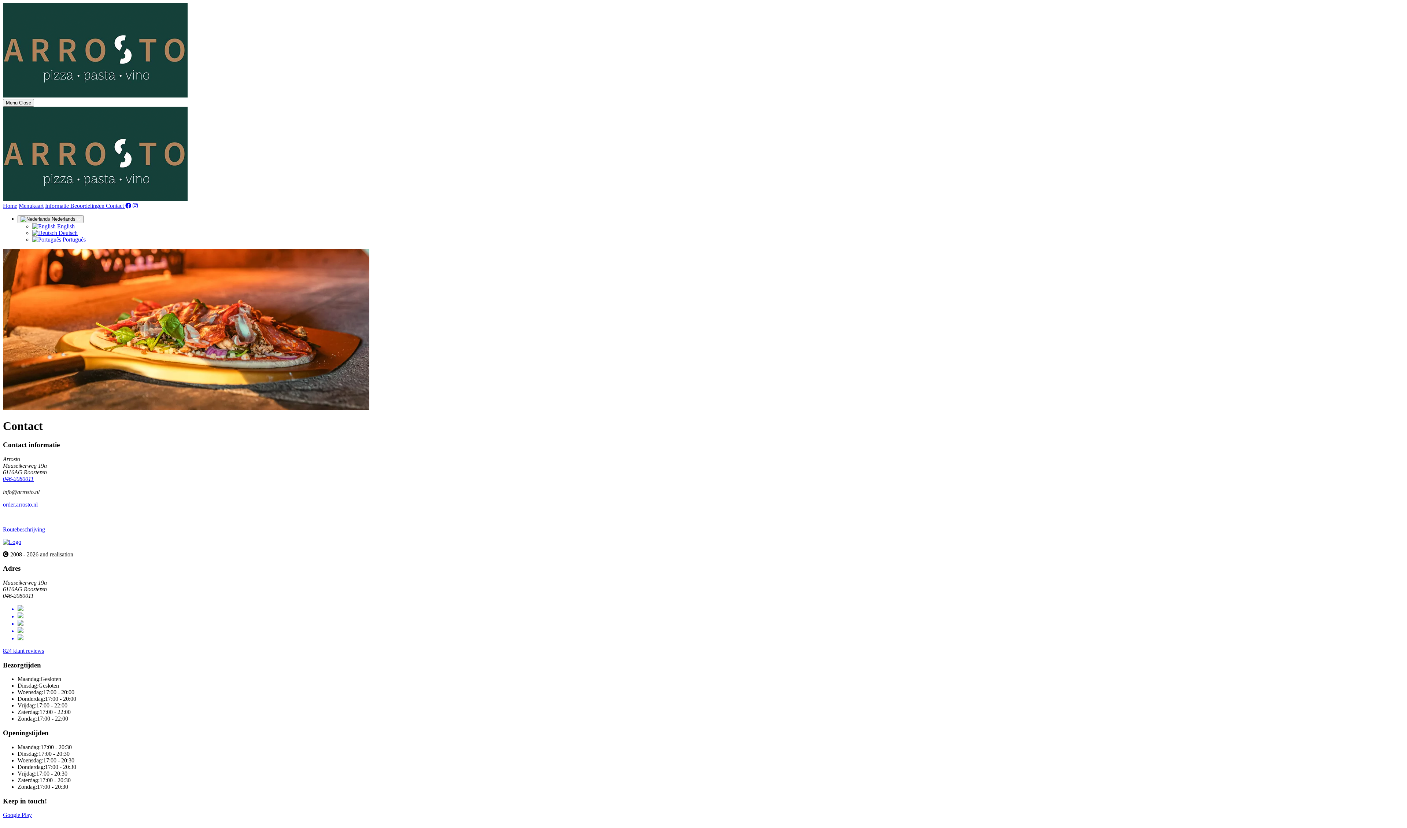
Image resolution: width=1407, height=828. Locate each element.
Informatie (57, 206)
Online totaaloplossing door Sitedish (44, 821)
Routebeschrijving (24, 529)
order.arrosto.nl (20, 504)
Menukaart (31, 206)
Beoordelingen (88, 206)
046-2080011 (18, 479)
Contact (115, 206)
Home (10, 206)
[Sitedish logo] (12, 542)
